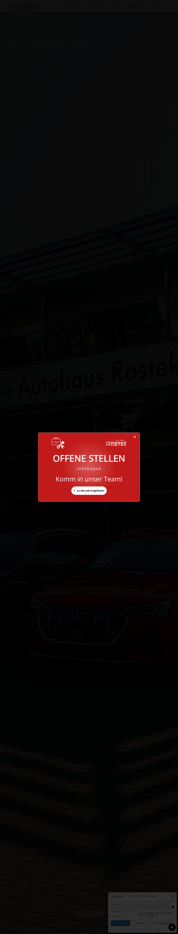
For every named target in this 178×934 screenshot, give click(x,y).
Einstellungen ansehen (163, 923)
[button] (172, 896)
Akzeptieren (120, 923)
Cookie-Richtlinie (129, 929)
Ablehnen (141, 923)
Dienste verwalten (118, 916)
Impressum (157, 929)
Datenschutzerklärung (144, 929)
